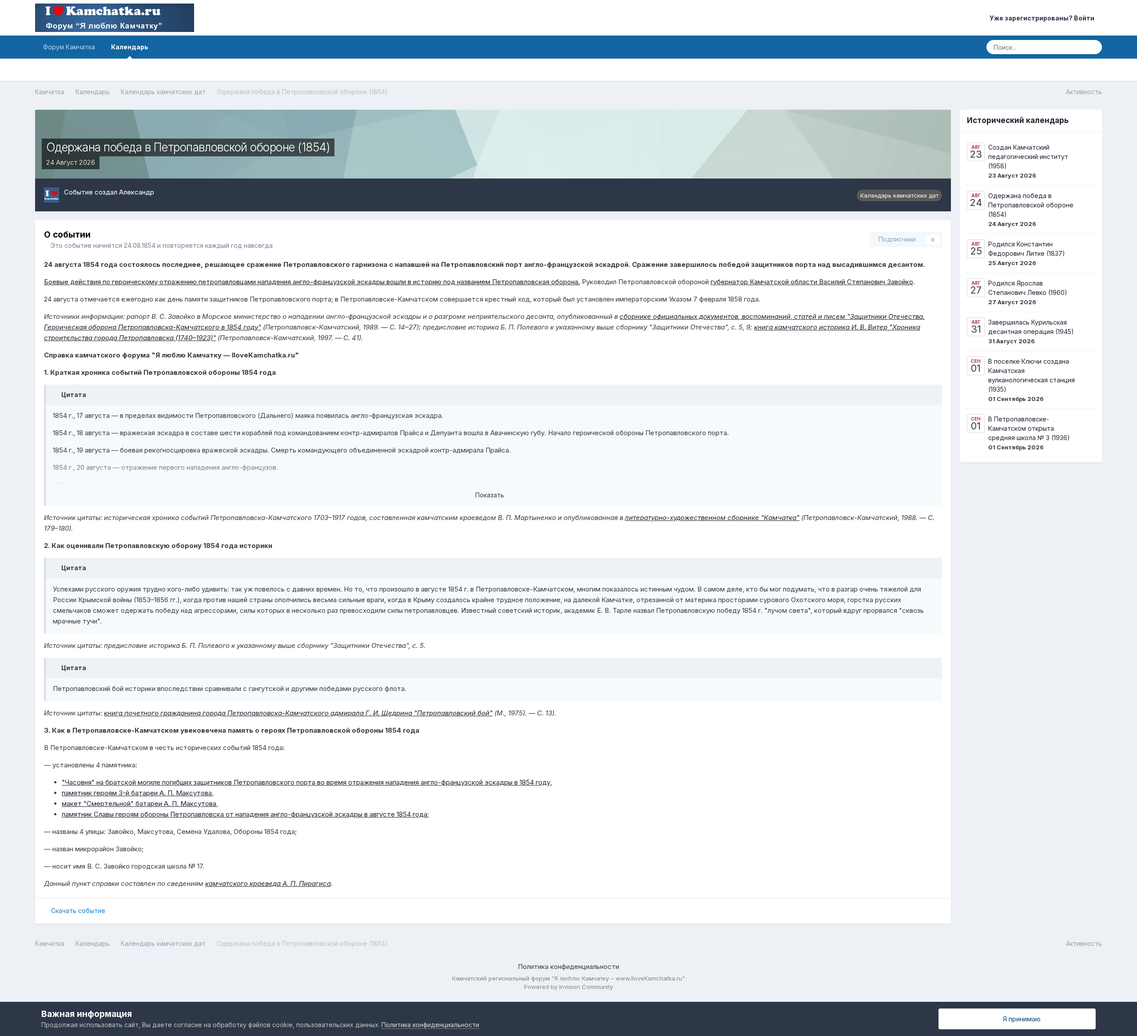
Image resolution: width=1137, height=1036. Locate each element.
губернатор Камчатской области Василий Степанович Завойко (812, 282)
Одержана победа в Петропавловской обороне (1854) (1030, 205)
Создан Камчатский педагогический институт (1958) (1028, 156)
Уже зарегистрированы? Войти (1043, 18)
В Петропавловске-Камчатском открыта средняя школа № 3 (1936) (1029, 428)
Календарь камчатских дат (899, 195)
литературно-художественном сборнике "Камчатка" (712, 517)
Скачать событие (78, 910)
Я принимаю (1020, 1019)
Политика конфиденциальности (568, 966)
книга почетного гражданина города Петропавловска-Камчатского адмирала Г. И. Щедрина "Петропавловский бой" (298, 713)
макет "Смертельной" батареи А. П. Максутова (139, 803)
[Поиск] (1092, 47)
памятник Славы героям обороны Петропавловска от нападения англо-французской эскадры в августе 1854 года (244, 814)
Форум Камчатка (69, 47)
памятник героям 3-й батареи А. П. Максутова (137, 793)
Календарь (129, 47)
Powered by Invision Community (568, 986)
